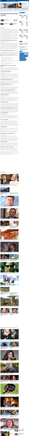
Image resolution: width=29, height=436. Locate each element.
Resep (20, 57)
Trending (25, 59)
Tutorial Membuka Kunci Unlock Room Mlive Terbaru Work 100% (23, 47)
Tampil (3, 27)
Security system (23, 57)
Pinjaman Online (25, 56)
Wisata (24, 60)
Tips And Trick (21, 58)
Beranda (1, 12)
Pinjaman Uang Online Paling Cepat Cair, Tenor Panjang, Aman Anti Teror (24, 49)
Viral (22, 60)
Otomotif (22, 56)
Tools (23, 59)
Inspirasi (3, 12)
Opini (20, 56)
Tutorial (20, 60)
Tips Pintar (21, 59)
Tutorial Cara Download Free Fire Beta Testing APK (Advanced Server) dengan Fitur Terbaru (24, 44)
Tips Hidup (24, 58)
